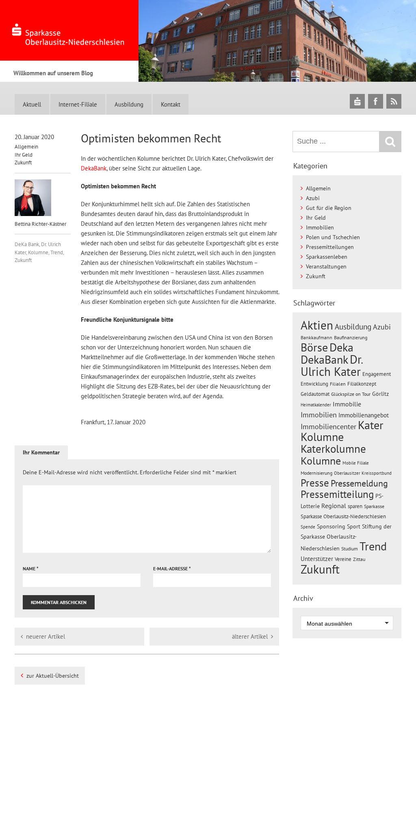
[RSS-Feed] (393, 101)
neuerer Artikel (45, 636)
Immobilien (320, 227)
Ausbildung (129, 104)
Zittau (359, 559)
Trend (56, 252)
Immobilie (347, 403)
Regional (333, 506)
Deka (341, 347)
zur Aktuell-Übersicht (52, 675)
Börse (314, 347)
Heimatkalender (316, 405)
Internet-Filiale (77, 104)
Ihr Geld (23, 154)
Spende (308, 527)
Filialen (338, 383)
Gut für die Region (328, 208)
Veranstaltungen (326, 266)
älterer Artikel (250, 636)
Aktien (317, 325)
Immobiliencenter (328, 426)
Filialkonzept (361, 383)
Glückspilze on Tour (350, 394)
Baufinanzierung (350, 337)
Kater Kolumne (342, 431)
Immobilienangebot (363, 415)
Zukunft (23, 162)
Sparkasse (374, 506)
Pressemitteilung (337, 494)
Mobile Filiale (355, 463)
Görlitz (380, 393)
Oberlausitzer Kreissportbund (363, 473)
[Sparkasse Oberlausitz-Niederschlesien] (357, 101)
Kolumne (38, 252)
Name (31, 568)
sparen (355, 506)
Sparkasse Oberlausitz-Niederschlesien (343, 516)
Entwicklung (314, 383)
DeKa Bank (27, 244)
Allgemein (26, 146)
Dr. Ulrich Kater (331, 365)
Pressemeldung (359, 483)
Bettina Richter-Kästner (40, 223)
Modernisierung (316, 473)
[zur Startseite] (69, 30)
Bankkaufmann (316, 337)
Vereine (343, 559)
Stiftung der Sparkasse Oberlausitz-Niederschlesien (346, 537)
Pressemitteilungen (330, 247)
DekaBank (93, 168)
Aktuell (32, 104)
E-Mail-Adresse (172, 568)
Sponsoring (331, 526)
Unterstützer (317, 558)
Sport (353, 526)
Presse (315, 482)
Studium (349, 549)
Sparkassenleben (326, 256)
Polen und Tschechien (333, 237)
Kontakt (170, 104)
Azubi (313, 198)
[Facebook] (375, 101)
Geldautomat (315, 394)
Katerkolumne (333, 449)
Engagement (376, 373)
